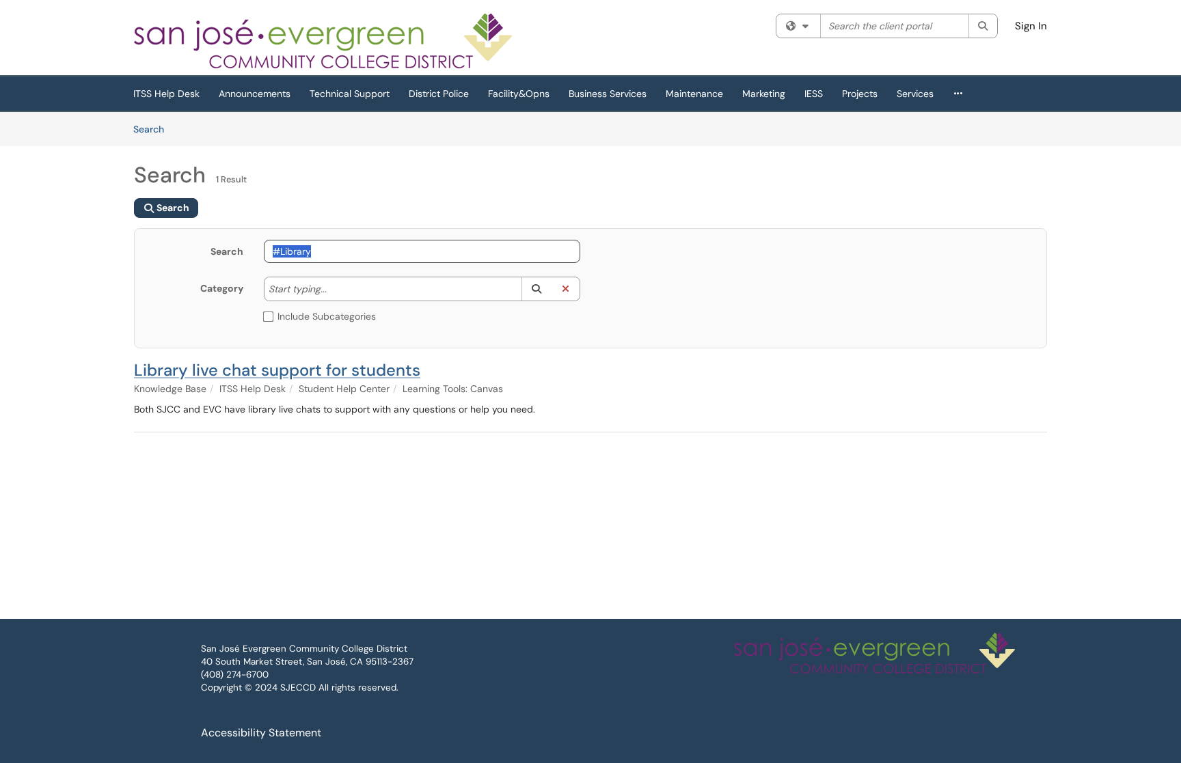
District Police (439, 93)
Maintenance (694, 93)
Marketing (763, 93)
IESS (813, 93)
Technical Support (350, 93)
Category (221, 288)
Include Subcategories (326, 316)
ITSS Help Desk (166, 93)
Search (153, 128)
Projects (860, 93)
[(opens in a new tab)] (324, 41)
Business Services (608, 93)
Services (915, 93)
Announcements (254, 93)
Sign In (1031, 26)
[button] (536, 289)
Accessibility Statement (261, 732)
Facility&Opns (518, 93)
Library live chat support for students (277, 369)
